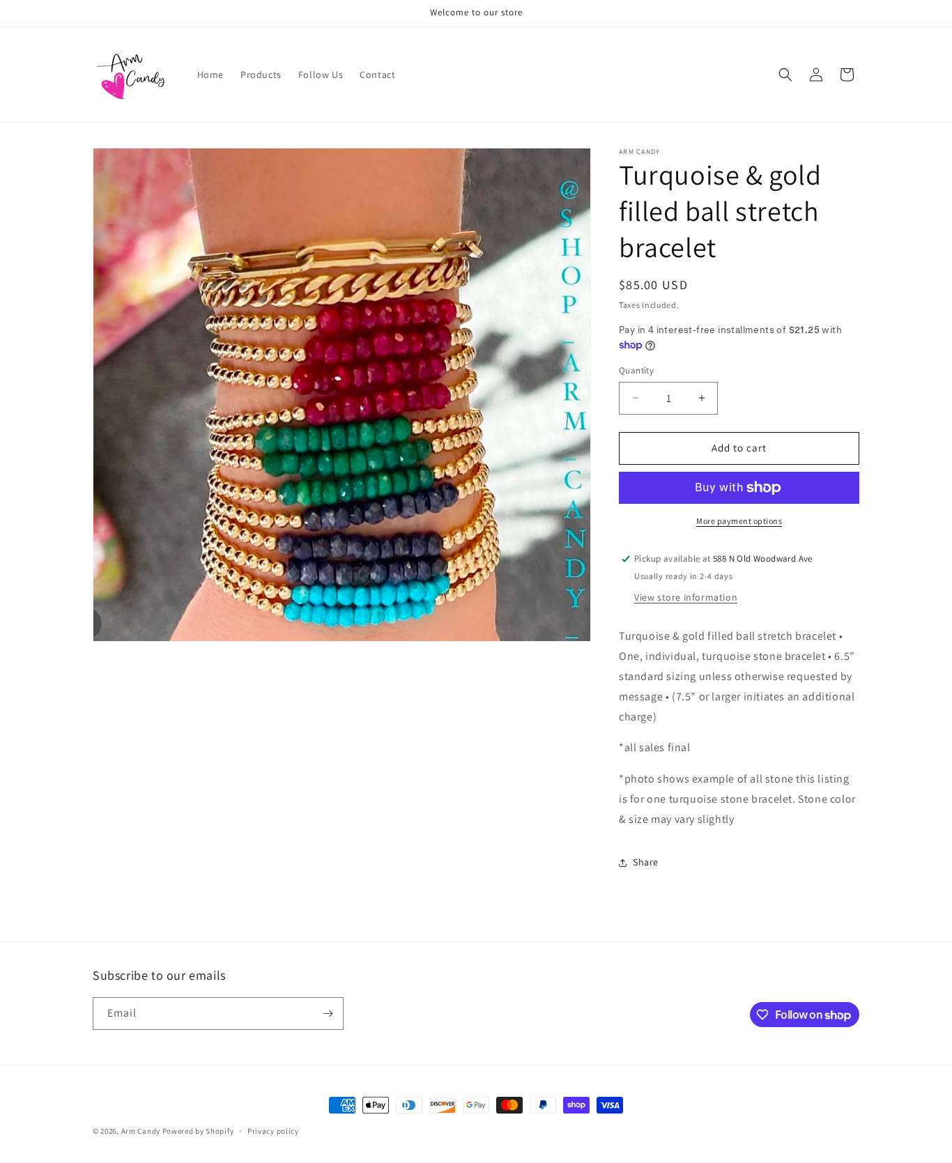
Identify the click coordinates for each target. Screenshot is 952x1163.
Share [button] (646, 862)
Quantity (636, 370)
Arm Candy (140, 1131)
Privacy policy (273, 1131)
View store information (685, 597)
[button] (785, 74)
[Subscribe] (327, 1013)
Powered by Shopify (198, 1131)
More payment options (739, 521)
